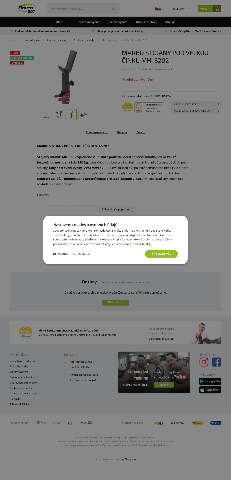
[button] (72, 254)
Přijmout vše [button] (161, 253)
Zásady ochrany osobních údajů (132, 244)
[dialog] (115, 240)
